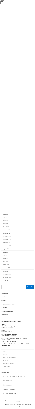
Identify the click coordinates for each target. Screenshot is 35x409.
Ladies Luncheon (7, 385)
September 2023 (7, 277)
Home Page (4, 293)
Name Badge (4, 314)
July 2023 (5, 280)
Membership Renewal (7, 311)
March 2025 (6, 227)
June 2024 (5, 255)
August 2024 (6, 249)
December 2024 (7, 236)
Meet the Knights (7, 380)
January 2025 (6, 233)
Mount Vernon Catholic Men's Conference (14, 376)
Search (4, 370)
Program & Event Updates (8, 304)
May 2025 (5, 220)
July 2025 (5, 214)
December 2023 (7, 274)
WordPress (12, 404)
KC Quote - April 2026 (9, 389)
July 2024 (5, 252)
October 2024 (6, 242)
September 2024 (7, 246)
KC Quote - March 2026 (9, 393)
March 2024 (6, 265)
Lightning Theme (20, 404)
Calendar (3, 300)
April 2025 (5, 223)
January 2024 (6, 271)
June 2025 (5, 217)
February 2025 (6, 230)
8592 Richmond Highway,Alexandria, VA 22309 (8, 326)
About (3, 297)
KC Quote (4, 307)
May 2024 (5, 258)
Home (4, 348)
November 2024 (7, 239)
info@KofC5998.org (6, 331)
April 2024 (5, 261)
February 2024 (6, 268)
